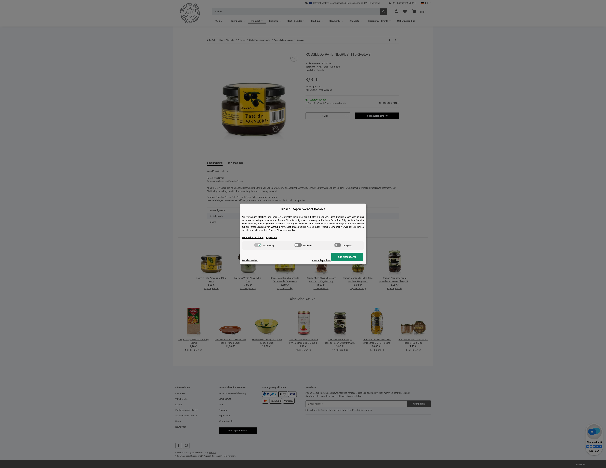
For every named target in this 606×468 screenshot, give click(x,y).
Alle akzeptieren (347, 256)
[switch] (257, 245)
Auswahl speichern (321, 260)
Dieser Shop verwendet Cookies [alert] (303, 209)
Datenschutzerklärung (253, 237)
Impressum (271, 237)
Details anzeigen (250, 260)
